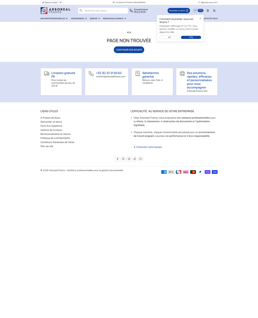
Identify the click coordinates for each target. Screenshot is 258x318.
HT (195, 10)
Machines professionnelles (52, 18)
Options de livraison (51, 130)
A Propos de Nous (50, 117)
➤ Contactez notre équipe (148, 147)
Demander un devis (51, 121)
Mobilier (93, 18)
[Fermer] (200, 18)
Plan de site (46, 146)
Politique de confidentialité (55, 138)
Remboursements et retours (55, 134)
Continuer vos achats (129, 49)
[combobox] (106, 11)
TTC (201, 10)
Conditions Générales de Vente (57, 142)
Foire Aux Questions (51, 125)
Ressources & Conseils (113, 18)
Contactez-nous (210, 18)
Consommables (77, 18)
